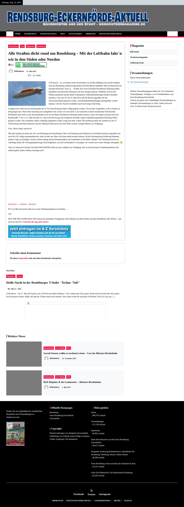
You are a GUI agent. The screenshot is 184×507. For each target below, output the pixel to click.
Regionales (31, 46)
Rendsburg (41, 46)
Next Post (10, 271)
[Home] (9, 33)
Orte (62, 34)
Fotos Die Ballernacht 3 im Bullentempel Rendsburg (112, 473)
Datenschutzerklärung (110, 34)
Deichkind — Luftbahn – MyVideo (22, 204)
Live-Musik (60, 348)
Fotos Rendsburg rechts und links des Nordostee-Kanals (113, 463)
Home (17, 34)
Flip (12, 65)
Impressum (91, 34)
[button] (169, 33)
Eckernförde (54, 418)
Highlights (11, 276)
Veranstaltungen (48, 34)
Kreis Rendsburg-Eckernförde (61, 415)
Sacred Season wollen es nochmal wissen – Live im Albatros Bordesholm (80, 353)
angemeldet (23, 258)
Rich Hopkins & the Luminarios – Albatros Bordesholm (72, 382)
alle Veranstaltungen (139, 81)
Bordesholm (48, 348)
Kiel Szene (134, 52)
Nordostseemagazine (139, 57)
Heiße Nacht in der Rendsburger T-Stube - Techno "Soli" (43, 282)
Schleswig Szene (137, 63)
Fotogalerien (75, 34)
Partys (19, 276)
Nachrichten (30, 34)
